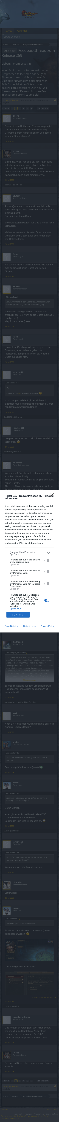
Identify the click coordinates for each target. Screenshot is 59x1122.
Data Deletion (11, 626)
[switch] (46, 560)
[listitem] (29, 553)
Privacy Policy (47, 626)
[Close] (53, 496)
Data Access (29, 626)
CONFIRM (18, 615)
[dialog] (29, 561)
